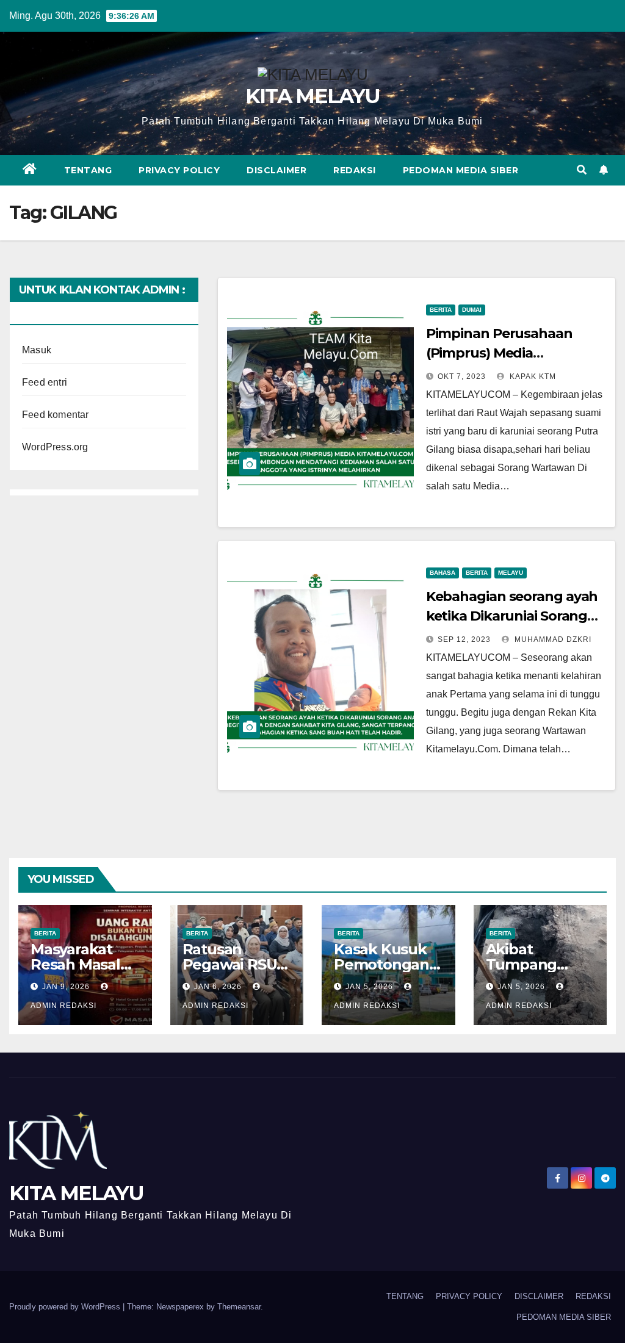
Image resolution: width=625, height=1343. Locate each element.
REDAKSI (354, 170)
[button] (582, 170)
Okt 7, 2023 (462, 376)
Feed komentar (55, 414)
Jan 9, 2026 (66, 986)
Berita (441, 309)
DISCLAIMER (276, 170)
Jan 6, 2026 (218, 986)
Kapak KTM (531, 376)
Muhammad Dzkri (551, 639)
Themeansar (239, 1306)
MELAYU (510, 572)
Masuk (36, 350)
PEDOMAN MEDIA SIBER (461, 170)
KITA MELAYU (312, 96)
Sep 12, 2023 (464, 639)
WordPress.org (55, 447)
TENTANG (88, 170)
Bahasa (442, 572)
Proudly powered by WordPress (66, 1306)
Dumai (472, 309)
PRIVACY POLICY (179, 170)
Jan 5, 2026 (369, 986)
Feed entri (44, 382)
